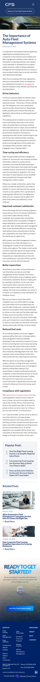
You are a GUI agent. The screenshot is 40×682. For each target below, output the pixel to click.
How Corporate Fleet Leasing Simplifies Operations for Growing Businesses (17, 544)
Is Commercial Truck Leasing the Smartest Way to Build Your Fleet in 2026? (21, 463)
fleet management (27, 84)
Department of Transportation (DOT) (19, 395)
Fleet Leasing (5, 631)
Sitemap (23, 676)
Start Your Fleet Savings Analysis (20, 608)
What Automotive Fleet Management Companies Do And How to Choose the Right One (17, 516)
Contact (32, 640)
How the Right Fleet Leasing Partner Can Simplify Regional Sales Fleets (22, 453)
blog (31, 636)
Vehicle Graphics (19, 645)
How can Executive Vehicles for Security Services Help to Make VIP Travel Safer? (21, 472)
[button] (33, 4)
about (31, 632)
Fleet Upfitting (5, 641)
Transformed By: (9, 676)
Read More (10, 521)
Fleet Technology (20, 632)
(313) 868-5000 (31, 664)
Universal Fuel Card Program (19, 639)
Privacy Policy (31, 676)
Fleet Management (7, 636)
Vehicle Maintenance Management (20, 651)
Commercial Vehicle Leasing (7, 647)
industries (33, 627)
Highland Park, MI (13, 664)
